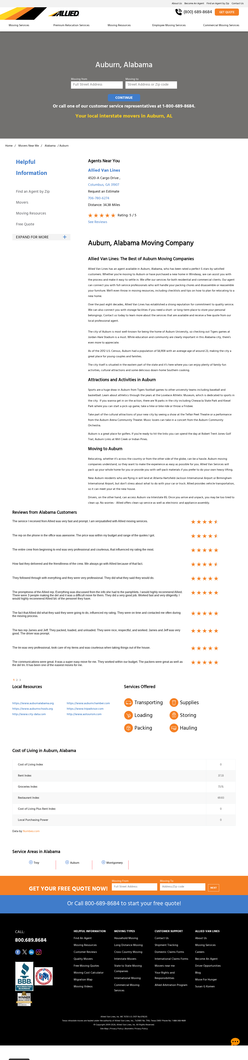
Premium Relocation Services (71, 25)
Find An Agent (83, 938)
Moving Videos (83, 987)
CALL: (30, 937)
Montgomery (114, 863)
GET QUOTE (227, 12)
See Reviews (97, 222)
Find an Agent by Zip (218, 4)
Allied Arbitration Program (171, 985)
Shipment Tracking (166, 945)
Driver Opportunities (208, 966)
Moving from (79, 79)
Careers (199, 952)
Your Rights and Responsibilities (165, 975)
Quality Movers (83, 959)
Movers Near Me (28, 146)
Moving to (132, 79)
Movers (22, 203)
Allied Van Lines (104, 171)
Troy (36, 863)
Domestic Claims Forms (169, 952)
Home (9, 146)
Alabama (50, 146)
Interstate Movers (125, 959)
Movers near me (165, 966)
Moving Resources (119, 25)
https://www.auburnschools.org (32, 709)
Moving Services (19, 25)
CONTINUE (124, 98)
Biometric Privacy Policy (136, 1029)
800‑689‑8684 (102, 904)
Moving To (166, 881)
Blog (198, 973)
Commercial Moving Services (221, 25)
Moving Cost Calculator (88, 973)
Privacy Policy (116, 1029)
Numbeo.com (31, 831)
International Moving (127, 978)
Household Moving (126, 938)
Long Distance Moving (128, 945)
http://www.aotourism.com (84, 714)
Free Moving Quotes (86, 966)
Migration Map (83, 980)
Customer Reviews (85, 952)
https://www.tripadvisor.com (85, 709)
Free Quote (25, 224)
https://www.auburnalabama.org (33, 703)
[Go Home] (39, 14)
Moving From (120, 881)
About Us (177, 4)
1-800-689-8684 (178, 106)
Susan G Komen (205, 987)
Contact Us (238, 4)
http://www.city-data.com (29, 714)
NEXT (213, 888)
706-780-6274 (98, 198)
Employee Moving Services (169, 25)
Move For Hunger (206, 980)
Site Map (104, 1029)
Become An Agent (194, 4)
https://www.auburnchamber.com (88, 703)
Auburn (74, 863)
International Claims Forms (171, 959)
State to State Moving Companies (128, 968)
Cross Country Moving (128, 952)
